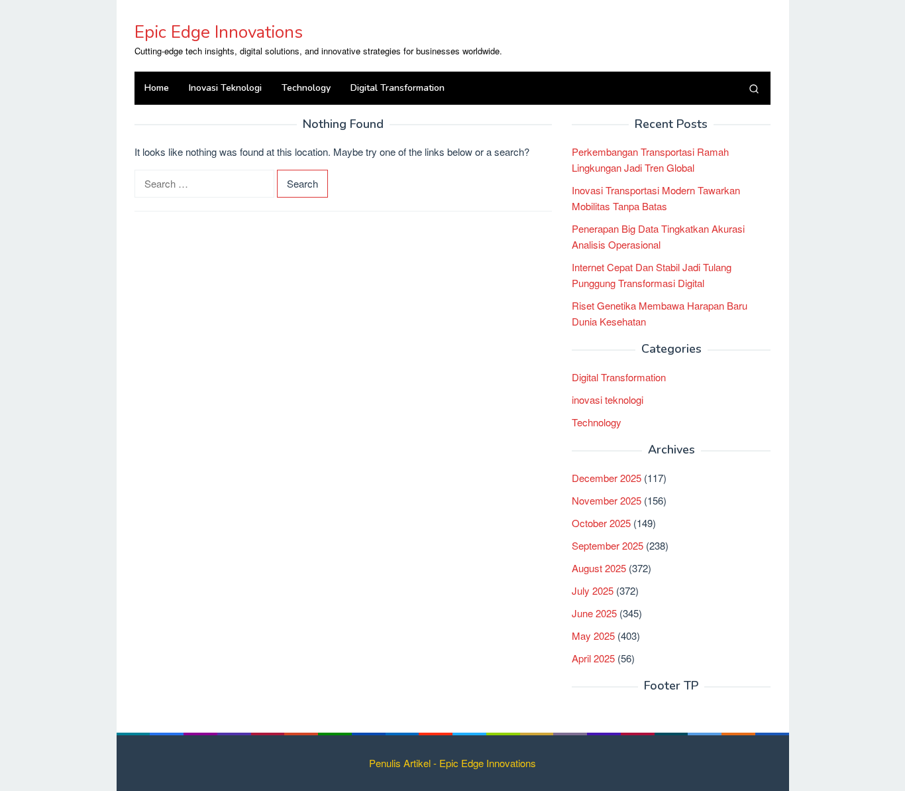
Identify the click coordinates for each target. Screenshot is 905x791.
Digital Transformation (619, 377)
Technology (596, 422)
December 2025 (606, 478)
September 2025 (607, 545)
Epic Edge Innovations (218, 32)
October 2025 (601, 523)
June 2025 (594, 613)
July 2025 (592, 590)
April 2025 (593, 658)
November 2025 (606, 500)
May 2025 (593, 635)
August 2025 (599, 568)
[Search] (754, 88)
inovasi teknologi (607, 399)
